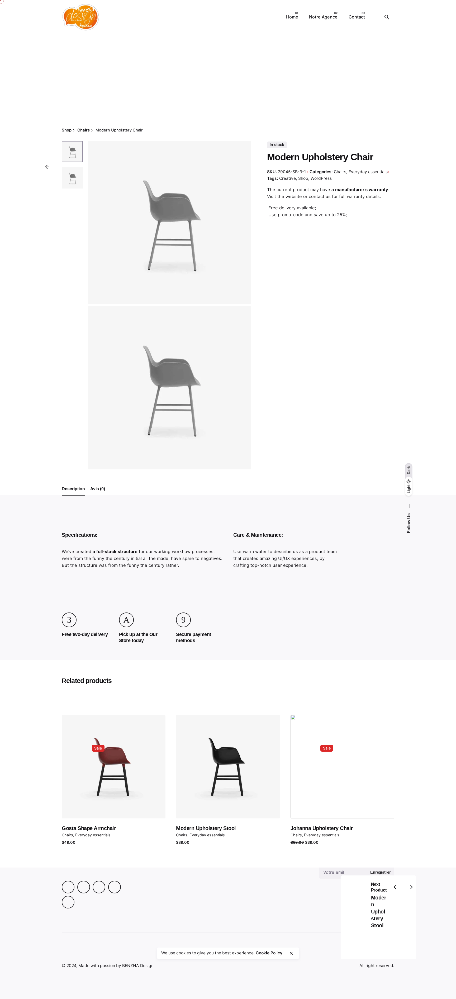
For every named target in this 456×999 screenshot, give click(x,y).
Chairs (336, 953)
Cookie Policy (269, 952)
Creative (287, 178)
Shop (303, 178)
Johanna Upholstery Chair (322, 828)
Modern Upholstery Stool (206, 828)
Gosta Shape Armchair (89, 828)
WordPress (321, 178)
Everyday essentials (368, 171)
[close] (291, 953)
